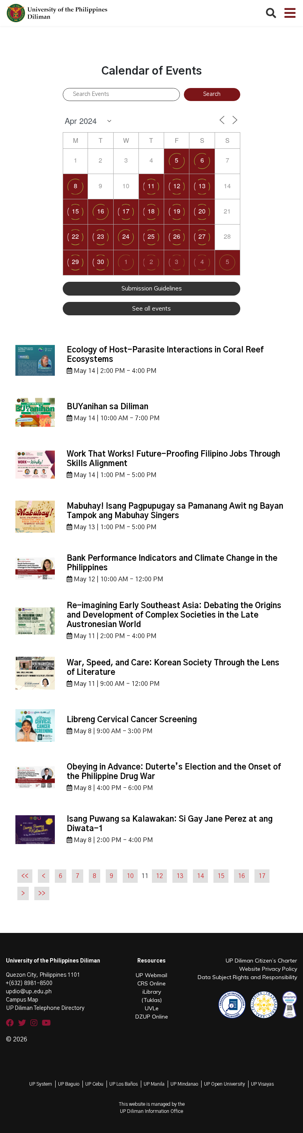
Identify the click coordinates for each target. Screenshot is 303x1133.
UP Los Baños (123, 1084)
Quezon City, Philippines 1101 (43, 975)
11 (151, 185)
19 (176, 210)
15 (75, 210)
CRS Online (151, 983)
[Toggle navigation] (290, 13)
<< (24, 876)
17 (125, 210)
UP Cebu (94, 1084)
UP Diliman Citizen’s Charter (261, 960)
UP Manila (154, 1084)
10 (130, 876)
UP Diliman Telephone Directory (45, 1008)
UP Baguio (68, 1084)
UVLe (152, 1008)
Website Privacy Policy (268, 968)
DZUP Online (151, 1016)
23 (100, 236)
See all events (151, 308)
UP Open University (224, 1084)
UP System (40, 1084)
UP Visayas (262, 1084)
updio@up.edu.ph (29, 991)
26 (176, 236)
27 (202, 236)
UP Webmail (151, 975)
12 (176, 185)
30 (100, 261)
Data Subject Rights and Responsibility (247, 977)
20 (202, 210)
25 (151, 236)
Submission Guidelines (152, 288)
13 (202, 185)
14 (200, 876)
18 (151, 210)
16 (100, 210)
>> (41, 893)
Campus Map (22, 1000)
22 (75, 236)
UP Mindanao (184, 1084)
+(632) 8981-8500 (29, 983)
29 (75, 261)
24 (125, 236)
